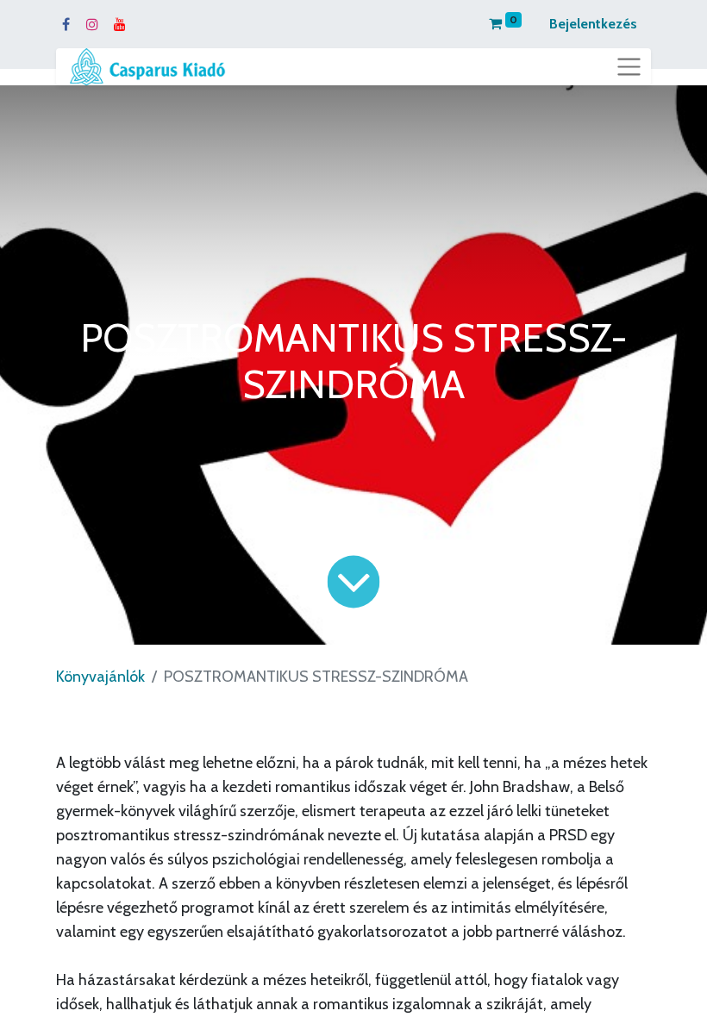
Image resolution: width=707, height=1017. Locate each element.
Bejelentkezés (593, 24)
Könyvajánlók (100, 676)
